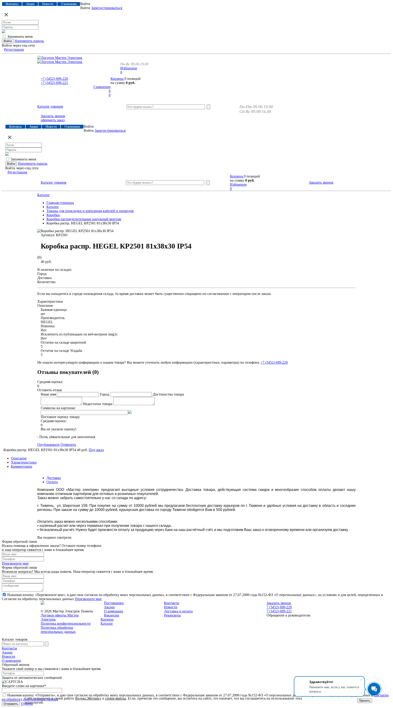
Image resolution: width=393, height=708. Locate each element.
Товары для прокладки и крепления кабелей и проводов (90, 211)
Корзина (117, 79)
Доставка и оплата (178, 611)
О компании (113, 611)
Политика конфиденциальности (66, 623)
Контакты (171, 603)
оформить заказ (53, 120)
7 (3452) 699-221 (279, 611)
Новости (170, 607)
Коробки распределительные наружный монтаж (83, 219)
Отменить (68, 445)
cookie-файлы (115, 698)
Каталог (43, 195)
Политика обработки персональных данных (58, 630)
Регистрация (14, 49)
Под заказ (96, 450)
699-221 (54, 83)
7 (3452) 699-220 (279, 607)
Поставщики (114, 603)
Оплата (52, 482)
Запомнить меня (20, 36)
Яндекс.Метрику (88, 698)
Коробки (53, 215)
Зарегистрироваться (106, 8)
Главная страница (60, 203)
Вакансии (111, 615)
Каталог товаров (50, 106)
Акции (109, 607)
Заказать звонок (53, 116)
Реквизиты (172, 615)
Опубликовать (48, 445)
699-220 (54, 79)
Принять (364, 700)
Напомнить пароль (29, 41)
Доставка (53, 478)
